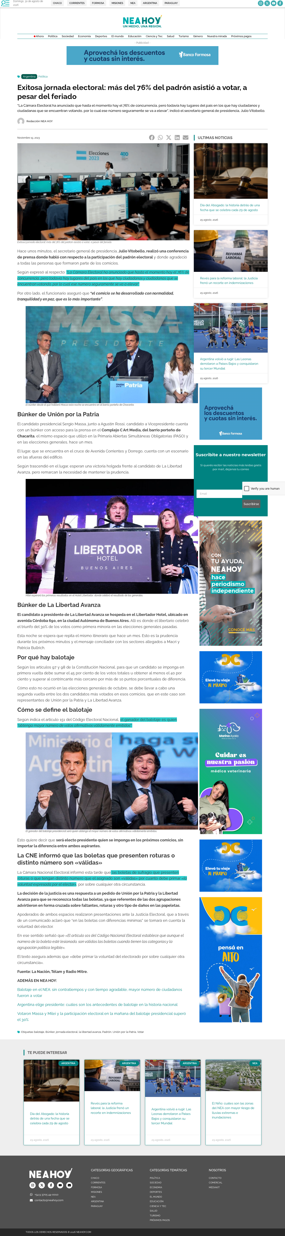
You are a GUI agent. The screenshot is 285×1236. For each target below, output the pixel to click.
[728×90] (142, 64)
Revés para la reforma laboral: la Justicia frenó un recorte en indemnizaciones (111, 1108)
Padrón (106, 1031)
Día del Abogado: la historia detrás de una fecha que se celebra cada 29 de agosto (49, 1118)
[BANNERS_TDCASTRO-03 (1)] (230, 702)
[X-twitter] (267, 3)
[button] (152, 137)
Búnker (50, 1031)
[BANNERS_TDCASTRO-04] (230, 1021)
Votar (140, 1031)
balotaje (39, 1031)
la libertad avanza (90, 1031)
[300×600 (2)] (230, 644)
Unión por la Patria (124, 1031)
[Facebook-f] (280, 3)
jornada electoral (67, 1031)
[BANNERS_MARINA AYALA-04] (230, 833)
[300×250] (230, 438)
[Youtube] (273, 3)
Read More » (38, 1128)
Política (43, 76)
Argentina (29, 76)
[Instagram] (261, 3)
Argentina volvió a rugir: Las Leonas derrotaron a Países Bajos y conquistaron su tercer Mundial (229, 363)
